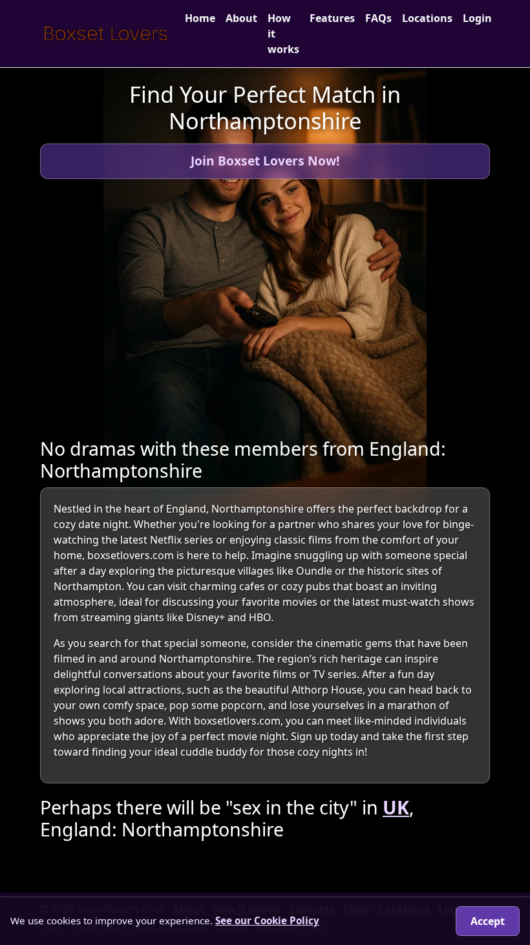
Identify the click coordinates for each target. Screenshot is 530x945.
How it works (283, 33)
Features (332, 18)
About (241, 18)
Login (477, 18)
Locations (427, 18)
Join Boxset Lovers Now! (265, 160)
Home (200, 18)
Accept (488, 921)
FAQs (378, 18)
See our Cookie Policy (267, 920)
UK (396, 807)
